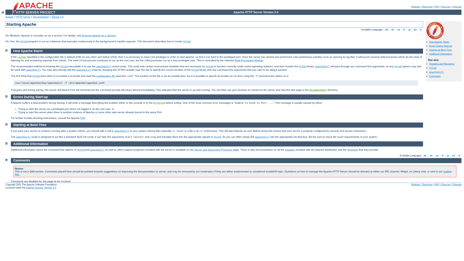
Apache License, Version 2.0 (41, 187)
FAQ (437, 6)
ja (409, 29)
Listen (21, 57)
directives (352, 149)
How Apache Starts (439, 42)
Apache (9, 17)
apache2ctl (436, 72)
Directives (427, 6)
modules (290, 149)
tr (420, 29)
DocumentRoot (318, 90)
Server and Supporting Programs (213, 149)
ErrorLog (159, 103)
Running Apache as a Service (99, 35)
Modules (415, 6)
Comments (435, 76)
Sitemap (457, 6)
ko (415, 29)
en (393, 29)
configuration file (105, 75)
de (386, 29)
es (399, 29)
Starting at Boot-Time (440, 50)
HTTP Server (23, 17)
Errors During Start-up (440, 46)
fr (404, 29)
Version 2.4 (57, 17)
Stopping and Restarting (441, 64)
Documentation (41, 17)
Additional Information (440, 54)
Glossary (446, 6)
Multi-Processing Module (249, 60)
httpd (24, 41)
